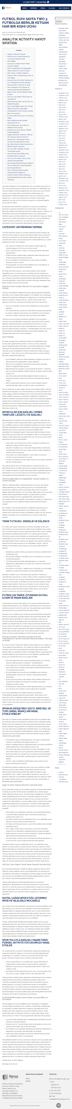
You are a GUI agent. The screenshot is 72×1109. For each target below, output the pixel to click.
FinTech (61, 442)
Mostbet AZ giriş (64, 520)
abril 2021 (62, 183)
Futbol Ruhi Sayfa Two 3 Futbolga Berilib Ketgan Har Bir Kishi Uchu (25, 22)
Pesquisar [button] (59, 21)
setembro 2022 (63, 157)
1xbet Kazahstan (63, 286)
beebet (61, 361)
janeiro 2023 (62, 147)
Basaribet (61, 354)
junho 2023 (62, 135)
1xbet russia (62, 302)
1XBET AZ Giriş (63, 255)
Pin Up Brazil (62, 634)
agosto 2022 (62, 159)
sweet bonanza (63, 700)
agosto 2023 (62, 131)
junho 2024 (62, 107)
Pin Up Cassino (63, 641)
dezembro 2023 (64, 121)
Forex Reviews (63, 447)
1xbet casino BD (63, 267)
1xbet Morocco (63, 295)
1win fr (61, 231)
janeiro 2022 (62, 176)
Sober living (62, 691)
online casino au (64, 605)
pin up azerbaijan (64, 631)
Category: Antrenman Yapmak (16, 54)
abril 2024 (62, 112)
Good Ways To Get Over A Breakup (63, 461)
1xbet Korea (62, 288)
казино (61, 747)
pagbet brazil (63, 615)
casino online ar (63, 399)
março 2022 (62, 171)
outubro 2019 (63, 204)
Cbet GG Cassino (64, 425)
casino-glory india (64, 416)
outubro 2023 (63, 126)
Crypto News (63, 432)
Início (25, 8)
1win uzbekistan (20, 242)
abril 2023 (62, 140)
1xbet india (62, 283)
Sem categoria (18, 1060)
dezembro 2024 (64, 93)
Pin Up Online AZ (64, 643)
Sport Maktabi (11, 61)
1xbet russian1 (63, 307)
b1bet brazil (62, 350)
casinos (61, 418)
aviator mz (62, 333)
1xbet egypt (62, 278)
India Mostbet (63, 468)
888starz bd (62, 316)
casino (61, 390)
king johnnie (62, 489)
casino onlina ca (64, 397)
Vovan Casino (63, 724)
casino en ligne (63, 392)
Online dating (63, 608)
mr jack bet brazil (64, 598)
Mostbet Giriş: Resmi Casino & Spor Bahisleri (63, 83)
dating (61, 437)
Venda (42, 8)
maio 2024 (62, 109)
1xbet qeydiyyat (63, 300)
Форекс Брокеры (64, 755)
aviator (61, 319)
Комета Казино (63, 750)
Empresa (33, 8)
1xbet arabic (62, 252)
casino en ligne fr (64, 395)
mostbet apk (62, 511)
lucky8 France (63, 494)
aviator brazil (62, 321)
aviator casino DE (64, 324)
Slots (60, 688)
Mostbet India (63, 553)
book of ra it (62, 383)
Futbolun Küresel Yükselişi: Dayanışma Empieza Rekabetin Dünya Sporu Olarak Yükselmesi (19, 177)
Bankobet (61, 352)
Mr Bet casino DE (64, 596)
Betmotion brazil (64, 366)
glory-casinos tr (63, 456)
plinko (61, 660)
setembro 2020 (63, 195)
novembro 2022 (64, 152)
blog (60, 378)
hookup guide (63, 466)
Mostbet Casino (63, 532)
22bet (60, 309)
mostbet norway (64, 558)
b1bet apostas (63, 345)
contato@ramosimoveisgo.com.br (59, 1099)
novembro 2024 (64, 95)
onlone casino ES (64, 610)
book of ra (62, 380)
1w (59, 212)
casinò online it (63, 402)
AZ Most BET (63, 338)
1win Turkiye (62, 241)
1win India (62, 233)
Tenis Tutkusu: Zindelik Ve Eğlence (17, 73)
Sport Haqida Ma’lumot (14, 168)
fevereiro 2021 (63, 188)
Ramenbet (62, 672)
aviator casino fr (63, 326)
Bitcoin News (63, 373)
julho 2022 (62, 161)
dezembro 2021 (64, 178)
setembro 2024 (63, 100)
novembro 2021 (63, 180)
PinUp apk (62, 650)
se (59, 679)
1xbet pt (61, 297)
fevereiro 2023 (63, 145)
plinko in (61, 662)
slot (60, 686)
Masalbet (61, 504)
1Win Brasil (62, 219)
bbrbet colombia (64, 357)
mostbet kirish (63, 556)
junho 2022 (62, 164)
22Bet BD (61, 312)
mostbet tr (62, 577)
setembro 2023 (63, 128)
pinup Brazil (62, 655)
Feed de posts (63, 774)
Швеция (61, 762)
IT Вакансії (62, 480)
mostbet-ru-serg (64, 594)
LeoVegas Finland (64, 492)
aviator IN (61, 328)
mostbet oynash (64, 565)
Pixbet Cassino (63, 657)
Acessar (61, 772)
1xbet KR (61, 290)
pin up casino (63, 636)
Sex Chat (61, 684)
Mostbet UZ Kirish (64, 586)
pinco (60, 648)
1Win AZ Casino (63, 215)
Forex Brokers (63, 444)
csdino (61, 435)
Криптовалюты (63, 752)
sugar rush (62, 698)
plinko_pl (61, 667)
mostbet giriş (63, 548)
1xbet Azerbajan (63, 257)
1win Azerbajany (64, 217)
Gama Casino (63, 454)
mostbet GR (62, 551)
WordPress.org (63, 781)
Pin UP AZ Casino (64, 629)
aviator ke (61, 331)
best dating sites (64, 364)
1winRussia (62, 243)
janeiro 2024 (62, 119)
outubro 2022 (63, 154)
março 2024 (62, 114)
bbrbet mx (62, 359)
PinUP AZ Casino (64, 653)
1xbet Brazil (62, 264)
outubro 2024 (63, 98)
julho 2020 (62, 199)
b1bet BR (61, 347)
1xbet (60, 245)
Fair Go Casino (63, 440)
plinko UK (62, 665)
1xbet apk (61, 248)
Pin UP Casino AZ (64, 639)
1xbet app (62, 250)
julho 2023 (62, 133)
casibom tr (62, 387)
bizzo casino (63, 376)
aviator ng (62, 335)
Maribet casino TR (64, 501)
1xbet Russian (63, 305)
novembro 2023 (64, 124)
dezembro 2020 (64, 190)
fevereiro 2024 (63, 117)
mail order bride (64, 496)
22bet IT (61, 314)
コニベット (62, 764)
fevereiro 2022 (63, 173)
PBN (60, 622)
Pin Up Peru (62, 646)
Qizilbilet (61, 669)
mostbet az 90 (63, 513)
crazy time (62, 430)
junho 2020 (62, 202)
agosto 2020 (63, 197)
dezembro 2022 (64, 150)
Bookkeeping (63, 385)
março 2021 (62, 185)
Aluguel (52, 8)
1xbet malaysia (63, 293)
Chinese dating (63, 428)
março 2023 (62, 143)
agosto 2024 (62, 102)
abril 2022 (62, 169)
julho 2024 (62, 105)
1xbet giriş (62, 281)
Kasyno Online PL (64, 487)
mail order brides (64, 499)
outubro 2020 (63, 192)
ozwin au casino (64, 612)
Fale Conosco (64, 8)
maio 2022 (62, 166)
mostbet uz (62, 579)
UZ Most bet (62, 707)
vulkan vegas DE (64, 726)
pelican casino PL (64, 624)
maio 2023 (62, 138)
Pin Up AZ (62, 627)
